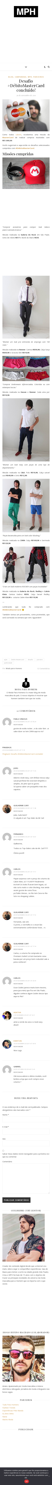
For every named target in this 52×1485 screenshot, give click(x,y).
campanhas (20, 77)
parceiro (40, 660)
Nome (5, 1114)
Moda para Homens (14, 668)
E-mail (5, 1127)
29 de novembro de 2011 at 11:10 (13, 750)
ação (5, 660)
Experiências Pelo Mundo (12, 1410)
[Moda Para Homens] (26, 11)
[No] (49, 1476)
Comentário (7, 1161)
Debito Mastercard (17, 660)
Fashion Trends (8, 1407)
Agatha (17, 1012)
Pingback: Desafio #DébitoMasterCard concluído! (22, 754)
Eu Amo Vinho (8, 1413)
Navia (4, 1416)
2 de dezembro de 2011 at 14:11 (24, 1015)
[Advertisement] (26, 44)
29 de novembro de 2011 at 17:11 (25, 872)
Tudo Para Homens (10, 1404)
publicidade (8, 663)
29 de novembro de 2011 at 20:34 (25, 981)
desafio (30, 660)
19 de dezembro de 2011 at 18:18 (25, 1043)
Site (4, 1139)
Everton (18, 1041)
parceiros (38, 77)
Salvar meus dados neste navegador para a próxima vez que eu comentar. (25, 1155)
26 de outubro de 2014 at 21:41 (24, 1069)
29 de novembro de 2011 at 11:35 (25, 771)
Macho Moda (7, 1419)
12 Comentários (43, 668)
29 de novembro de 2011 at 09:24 (25, 722)
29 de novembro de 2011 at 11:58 (25, 808)
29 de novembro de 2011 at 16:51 (25, 837)
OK (27, 1481)
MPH (30, 77)
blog (10, 77)
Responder (18, 724)
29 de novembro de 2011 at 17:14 (25, 946)
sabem (18, 134)
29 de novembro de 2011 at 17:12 (25, 915)
